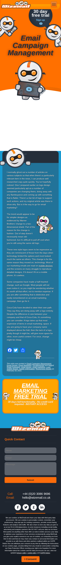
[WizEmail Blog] (9, 26)
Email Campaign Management (39, 364)
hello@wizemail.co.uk (36, 497)
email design (26, 367)
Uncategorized (38, 365)
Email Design (12, 365)
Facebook (18, 507)
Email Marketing (25, 365)
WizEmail (16, 4)
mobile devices (46, 265)
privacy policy (22, 553)
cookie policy (32, 553)
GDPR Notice (45, 553)
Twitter (26, 507)
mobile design (12, 369)
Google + (33, 507)
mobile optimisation (27, 369)
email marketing (38, 367)
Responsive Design (44, 369)
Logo (48, 367)
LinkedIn (41, 507)
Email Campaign (13, 367)
